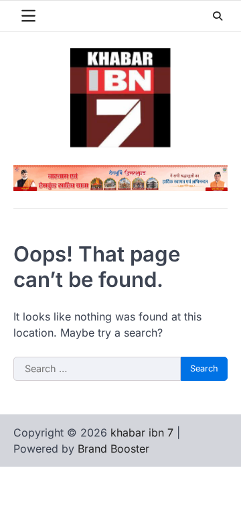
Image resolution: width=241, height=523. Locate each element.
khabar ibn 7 (141, 432)
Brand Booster (113, 448)
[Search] (218, 16)
